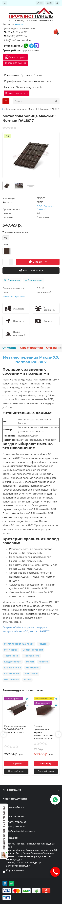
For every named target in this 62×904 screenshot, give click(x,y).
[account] (57, 3)
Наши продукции (14, 798)
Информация (11, 789)
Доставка (26, 75)
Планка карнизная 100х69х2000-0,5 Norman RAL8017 (15, 729)
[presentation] (3, 734)
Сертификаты (12, 81)
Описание (9, 347)
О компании (11, 75)
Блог (48, 81)
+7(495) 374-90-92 (16, 32)
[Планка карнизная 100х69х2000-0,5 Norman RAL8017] (16, 709)
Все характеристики (13, 296)
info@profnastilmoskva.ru (19, 40)
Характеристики (31, 347)
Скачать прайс (17, 57)
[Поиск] (56, 101)
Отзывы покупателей (29, 87)
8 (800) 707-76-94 (16, 36)
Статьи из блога (13, 807)
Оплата (38, 75)
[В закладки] (27, 699)
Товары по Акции (15, 63)
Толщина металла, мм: (15, 232)
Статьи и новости (33, 81)
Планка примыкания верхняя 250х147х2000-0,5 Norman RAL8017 (44, 732)
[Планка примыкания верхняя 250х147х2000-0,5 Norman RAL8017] (46, 709)
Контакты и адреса (16, 93)
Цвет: (5, 244)
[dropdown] (4, 3)
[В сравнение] (27, 705)
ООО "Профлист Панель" (46, 208)
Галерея (9, 87)
